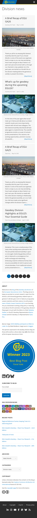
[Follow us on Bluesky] (12, 376)
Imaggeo (30, 326)
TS (10, 411)
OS (23, 409)
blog (13, 290)
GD (27, 406)
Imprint (20, 505)
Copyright (12, 505)
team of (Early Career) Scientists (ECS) (13, 303)
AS (3, 406)
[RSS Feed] (30, 510)
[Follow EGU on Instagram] (11, 510)
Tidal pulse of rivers (8, 435)
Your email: (5, 387)
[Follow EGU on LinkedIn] (8, 510)
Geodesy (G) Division (25, 290)
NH (16, 409)
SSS (4, 411)
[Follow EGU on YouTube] (15, 510)
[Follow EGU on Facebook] (18, 510)
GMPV (8, 409)
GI (30, 406)
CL (10, 406)
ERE (17, 406)
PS (26, 409)
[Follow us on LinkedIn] (4, 376)
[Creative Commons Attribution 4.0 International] (3, 493)
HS (12, 409)
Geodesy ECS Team (10, 25)
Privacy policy (30, 505)
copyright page (11, 488)
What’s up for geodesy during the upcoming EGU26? (16, 85)
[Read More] (28, 76)
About (4, 505)
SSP (33, 409)
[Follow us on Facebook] (8, 376)
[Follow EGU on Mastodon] (22, 510)
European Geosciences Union (13, 292)
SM (30, 409)
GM (4, 409)
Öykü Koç (7, 153)
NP (20, 409)
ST (7, 411)
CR (13, 406)
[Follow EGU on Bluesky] (26, 510)
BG (7, 406)
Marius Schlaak (17, 220)
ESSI (21, 406)
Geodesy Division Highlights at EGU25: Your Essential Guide (16, 213)
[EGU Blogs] (9, 4)
